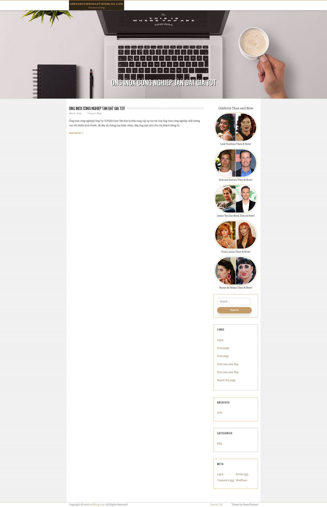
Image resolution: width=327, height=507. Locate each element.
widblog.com (97, 504)
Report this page (226, 380)
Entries (242, 474)
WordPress (241, 480)
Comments (225, 480)
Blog (99, 113)
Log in (220, 340)
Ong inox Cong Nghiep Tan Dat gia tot (97, 108)
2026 (219, 412)
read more (75, 133)
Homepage (223, 348)
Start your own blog (227, 364)
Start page (223, 356)
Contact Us (216, 504)
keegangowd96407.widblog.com (96, 3)
